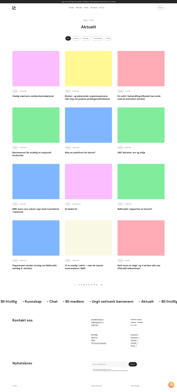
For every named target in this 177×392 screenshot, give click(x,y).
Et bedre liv (71, 209)
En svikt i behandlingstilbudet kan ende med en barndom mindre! (139, 97)
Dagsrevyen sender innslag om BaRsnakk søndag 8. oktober (34, 267)
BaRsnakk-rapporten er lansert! (135, 209)
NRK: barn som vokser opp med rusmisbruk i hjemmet (35, 210)
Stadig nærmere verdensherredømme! (33, 96)
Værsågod (137, 385)
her (114, 1)
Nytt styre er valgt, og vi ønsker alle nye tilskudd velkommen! (139, 267)
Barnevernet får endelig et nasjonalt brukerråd (31, 154)
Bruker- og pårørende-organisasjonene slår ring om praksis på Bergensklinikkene (87, 97)
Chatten (133, 319)
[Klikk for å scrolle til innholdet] (171, 385)
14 (94, 284)
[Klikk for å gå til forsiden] (14, 7)
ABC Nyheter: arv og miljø (131, 152)
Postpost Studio (98, 385)
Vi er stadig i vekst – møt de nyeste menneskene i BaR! (84, 267)
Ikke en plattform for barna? (80, 152)
